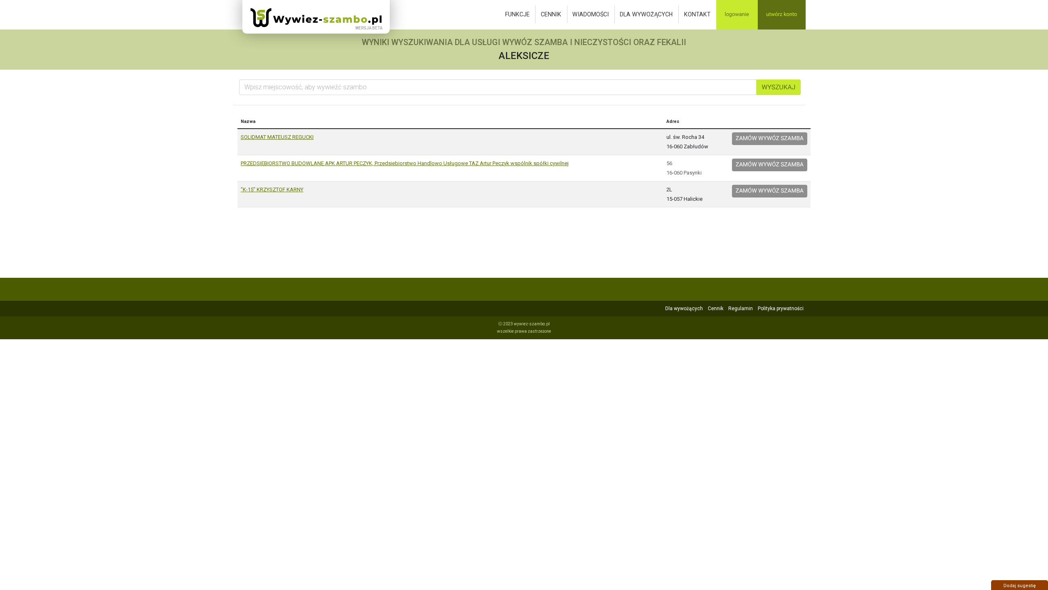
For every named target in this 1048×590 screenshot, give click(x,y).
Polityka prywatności (781, 308)
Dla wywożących (646, 14)
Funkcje (517, 14)
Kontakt (697, 14)
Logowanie (737, 14)
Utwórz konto (781, 14)
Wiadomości (590, 14)
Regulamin (740, 308)
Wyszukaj (778, 87)
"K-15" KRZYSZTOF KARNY (272, 189)
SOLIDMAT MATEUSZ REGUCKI (277, 137)
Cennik (551, 14)
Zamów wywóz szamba (770, 138)
